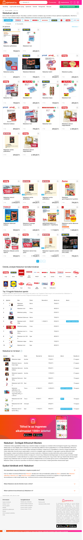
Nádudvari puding (25, 475)
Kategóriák (42, 6)
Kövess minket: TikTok (26, 509)
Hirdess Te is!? (6, 504)
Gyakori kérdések (7, 502)
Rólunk (4, 511)
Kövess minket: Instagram (27, 505)
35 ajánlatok (6, 26)
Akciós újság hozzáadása (9, 513)
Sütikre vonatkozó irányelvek (61, 531)
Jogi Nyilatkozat (27, 531)
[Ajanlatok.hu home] (10, 2)
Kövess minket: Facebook (27, 503)
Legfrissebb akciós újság (17, 6)
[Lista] (78, 2)
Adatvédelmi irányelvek (48, 531)
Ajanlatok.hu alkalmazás (8, 509)
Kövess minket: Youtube (26, 507)
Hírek (4, 515)
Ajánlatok (28, 6)
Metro (58, 473)
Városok (48, 6)
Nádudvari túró (14, 475)
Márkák (4, 507)
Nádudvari (29, 473)
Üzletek (35, 6)
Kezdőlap (5, 6)
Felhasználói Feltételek (37, 531)
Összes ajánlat (8, 10)
